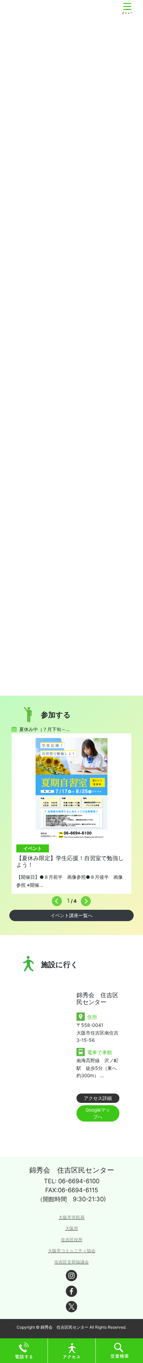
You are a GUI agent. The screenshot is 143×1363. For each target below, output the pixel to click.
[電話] (24, 1350)
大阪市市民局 (71, 1217)
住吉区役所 (71, 1239)
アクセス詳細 (98, 1098)
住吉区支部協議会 (71, 1262)
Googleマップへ (97, 1113)
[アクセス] (72, 1350)
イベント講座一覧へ (71, 915)
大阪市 (71, 1228)
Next (84, 899)
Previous (55, 899)
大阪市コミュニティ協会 (71, 1250)
